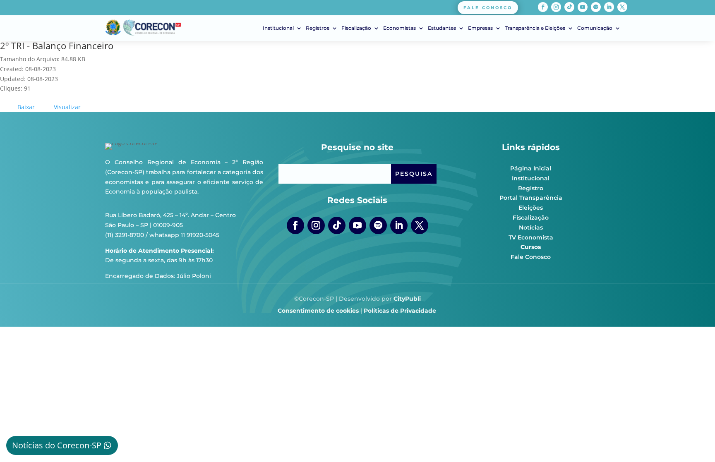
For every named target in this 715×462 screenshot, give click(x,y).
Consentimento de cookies (318, 310)
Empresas (480, 28)
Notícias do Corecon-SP (56, 445)
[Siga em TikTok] (569, 7)
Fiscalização (356, 28)
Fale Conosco (531, 257)
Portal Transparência (530, 197)
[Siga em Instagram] (556, 7)
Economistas (399, 28)
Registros (317, 28)
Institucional (278, 28)
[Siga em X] (622, 7)
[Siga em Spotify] (596, 7)
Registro (530, 188)
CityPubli (407, 298)
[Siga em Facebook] (543, 7)
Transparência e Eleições (535, 28)
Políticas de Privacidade (400, 310)
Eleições (530, 207)
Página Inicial (530, 168)
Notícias (531, 227)
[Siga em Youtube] (583, 7)
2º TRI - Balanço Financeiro (56, 45)
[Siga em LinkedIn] (609, 7)
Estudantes (442, 28)
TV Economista (531, 237)
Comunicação (594, 28)
